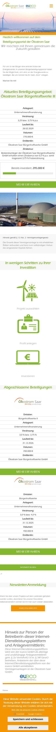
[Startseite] (13, 8)
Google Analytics (35, 714)
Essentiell (20, 714)
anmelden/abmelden (28, 608)
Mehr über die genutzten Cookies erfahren (28, 710)
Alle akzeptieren (28, 727)
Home (5, 690)
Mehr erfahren (28, 184)
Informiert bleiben (28, 567)
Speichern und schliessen (28, 719)
